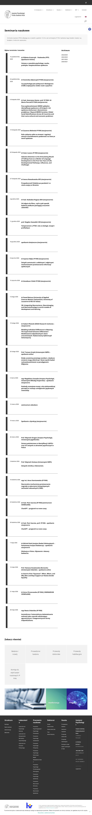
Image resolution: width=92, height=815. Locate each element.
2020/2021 (64, 61)
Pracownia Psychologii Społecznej (35, 776)
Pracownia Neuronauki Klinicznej (36, 784)
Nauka (59, 10)
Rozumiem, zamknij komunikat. (46, 812)
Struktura (49, 10)
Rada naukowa (8, 727)
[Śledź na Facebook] (86, 2)
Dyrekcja (7, 724)
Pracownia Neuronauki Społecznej (36, 791)
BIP (76, 10)
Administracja (8, 729)
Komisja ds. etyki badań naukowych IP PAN (65, 746)
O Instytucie (38, 10)
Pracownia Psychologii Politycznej (35, 745)
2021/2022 (64, 59)
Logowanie (78, 17)
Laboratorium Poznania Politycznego (22, 745)
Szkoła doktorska (51, 729)
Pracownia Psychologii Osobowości (36, 738)
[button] (89, 29)
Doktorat (68, 10)
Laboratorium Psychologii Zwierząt (22, 729)
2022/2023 (64, 57)
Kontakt (84, 10)
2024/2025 (64, 55)
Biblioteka (7, 732)
